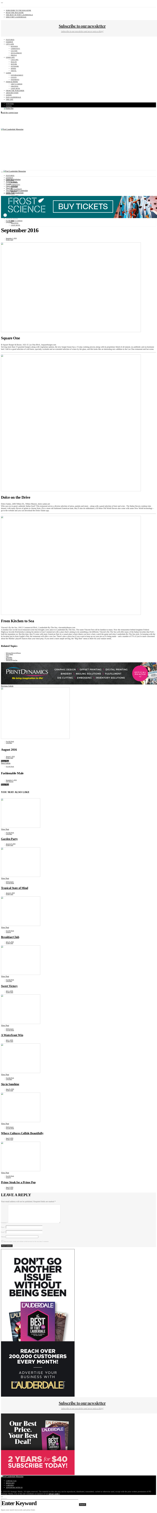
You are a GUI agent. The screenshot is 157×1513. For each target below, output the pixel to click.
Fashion (9, 42)
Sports (13, 68)
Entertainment (17, 75)
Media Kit (10, 1483)
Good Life (10, 57)
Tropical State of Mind (14, 888)
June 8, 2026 (9, 1138)
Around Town (12, 93)
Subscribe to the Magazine (18, 10)
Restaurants (9, 659)
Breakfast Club (10, 937)
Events (14, 77)
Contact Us (11, 1481)
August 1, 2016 (10, 756)
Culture (14, 51)
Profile (14, 55)
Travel (14, 70)
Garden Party (9, 838)
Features (10, 40)
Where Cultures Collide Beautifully (22, 1133)
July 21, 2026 (10, 942)
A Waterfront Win (12, 1035)
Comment (4, 1222)
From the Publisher (15, 91)
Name (3, 1227)
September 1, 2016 (11, 238)
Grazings (14, 86)
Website (3, 1236)
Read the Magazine (15, 13)
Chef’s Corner (16, 84)
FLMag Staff (9, 239)
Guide (8, 73)
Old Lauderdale (13, 97)
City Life (10, 44)
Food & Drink (12, 82)
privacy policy (54, 1494)
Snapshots (15, 79)
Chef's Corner (10, 881)
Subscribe (10, 103)
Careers (10, 1485)
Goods (9, 95)
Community (15, 48)
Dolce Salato (9, 654)
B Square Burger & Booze (13, 653)
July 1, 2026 (9, 991)
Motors (14, 64)
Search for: (4, 1498)
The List (9, 99)
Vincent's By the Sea (11, 660)
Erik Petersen (9, 781)
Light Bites (15, 88)
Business (14, 46)
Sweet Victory (9, 986)
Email (3, 1232)
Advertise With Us (14, 1487)
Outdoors (15, 66)
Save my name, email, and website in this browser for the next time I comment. (26, 1241)
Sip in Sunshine (10, 1084)
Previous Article (7, 686)
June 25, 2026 (10, 1089)
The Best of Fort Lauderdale (19, 15)
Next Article (5, 763)
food (7, 656)
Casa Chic (15, 59)
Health (14, 62)
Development (16, 53)
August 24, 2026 (10, 844)
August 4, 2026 (10, 893)
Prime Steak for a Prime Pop (18, 1182)
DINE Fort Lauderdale (16, 17)
